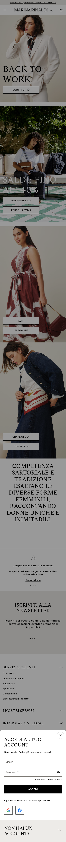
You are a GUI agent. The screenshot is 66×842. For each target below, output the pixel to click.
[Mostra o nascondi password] (58, 772)
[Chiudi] (60, 736)
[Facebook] (19, 810)
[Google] (8, 810)
